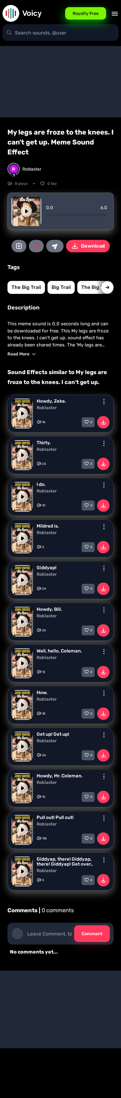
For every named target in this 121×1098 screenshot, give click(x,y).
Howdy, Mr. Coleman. (60, 775)
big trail (61, 287)
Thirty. (44, 442)
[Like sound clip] (36, 246)
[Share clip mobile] (55, 246)
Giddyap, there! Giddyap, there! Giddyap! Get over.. (65, 862)
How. (42, 692)
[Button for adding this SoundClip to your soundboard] (18, 246)
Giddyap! (46, 567)
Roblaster (47, 407)
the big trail (26, 287)
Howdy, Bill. (49, 609)
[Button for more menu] (104, 402)
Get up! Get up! (53, 734)
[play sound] (26, 211)
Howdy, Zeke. (51, 401)
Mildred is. (48, 526)
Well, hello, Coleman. (59, 650)
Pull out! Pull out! (55, 817)
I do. (41, 484)
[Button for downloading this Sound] (103, 422)
